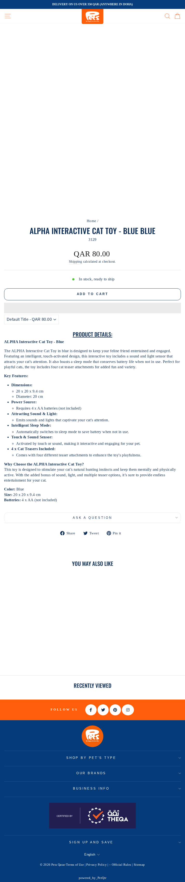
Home (91, 221)
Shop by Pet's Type (91, 758)
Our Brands (91, 773)
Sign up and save (91, 842)
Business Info (91, 788)
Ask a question (92, 518)
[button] (92, 308)
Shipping (75, 261)
